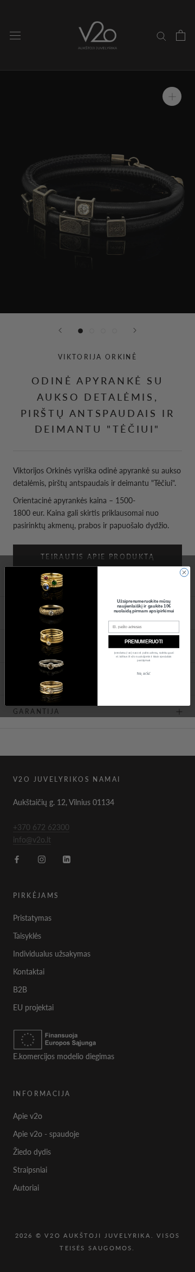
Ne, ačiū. (144, 673)
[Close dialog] (184, 572)
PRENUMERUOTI (143, 641)
